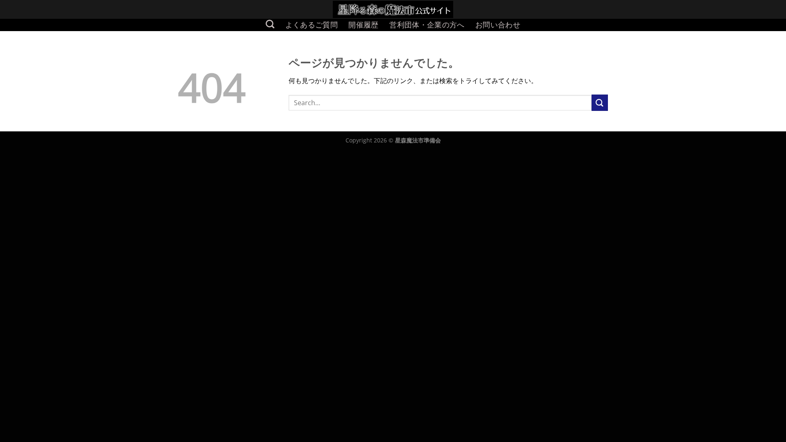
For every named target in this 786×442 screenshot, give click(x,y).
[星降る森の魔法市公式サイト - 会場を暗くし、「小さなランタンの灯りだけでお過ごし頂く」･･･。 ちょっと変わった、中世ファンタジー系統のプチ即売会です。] (393, 9)
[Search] (270, 24)
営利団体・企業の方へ (427, 24)
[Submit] (600, 102)
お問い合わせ (497, 24)
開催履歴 (363, 24)
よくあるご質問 (311, 24)
